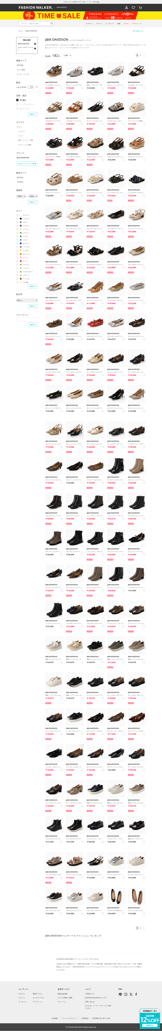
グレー (25, 222)
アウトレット (38, 1002)
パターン (26, 275)
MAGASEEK (62, 7)
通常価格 (20, 65)
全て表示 (23, 100)
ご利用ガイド (90, 994)
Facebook (136, 994)
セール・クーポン (23, 74)
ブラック (26, 218)
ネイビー (26, 243)
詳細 (98, 2)
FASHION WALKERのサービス (96, 998)
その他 (25, 282)
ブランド (21, 998)
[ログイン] (126, 7)
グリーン (26, 233)
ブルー (25, 240)
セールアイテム (38, 998)
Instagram (126, 994)
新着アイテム (38, 994)
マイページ (62, 1002)
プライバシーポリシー (69, 1018)
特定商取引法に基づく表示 (101, 1018)
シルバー (26, 268)
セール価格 (21, 70)
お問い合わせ (90, 1002)
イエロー (26, 250)
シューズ (21, 131)
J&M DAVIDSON (31, 31)
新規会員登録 (62, 994)
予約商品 (20, 182)
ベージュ (26, 229)
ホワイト (26, 215)
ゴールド (26, 264)
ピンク (25, 257)
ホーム (20, 31)
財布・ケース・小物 (25, 140)
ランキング (22, 1002)
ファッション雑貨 (24, 145)
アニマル (26, 279)
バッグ (20, 136)
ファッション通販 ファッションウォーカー (36, 7)
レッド (25, 261)
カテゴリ (21, 994)
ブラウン (26, 226)
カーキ (25, 236)
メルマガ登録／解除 (65, 998)
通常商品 (20, 177)
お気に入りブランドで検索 (27, 164)
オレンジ (26, 254)
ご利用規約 (84, 1018)
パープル (26, 247)
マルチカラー (28, 272)
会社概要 (55, 1018)
